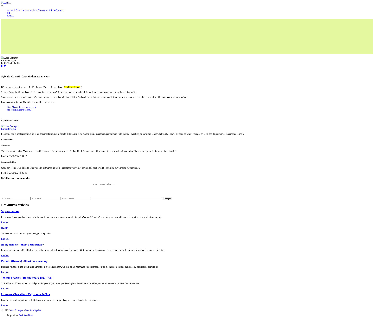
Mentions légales (33, 310)
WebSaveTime (26, 315)
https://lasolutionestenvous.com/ (21, 107)
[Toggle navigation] (10, 3)
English (10, 15)
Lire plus (5, 222)
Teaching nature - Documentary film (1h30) (27, 277)
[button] (11, 10)
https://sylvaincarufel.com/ (19, 109)
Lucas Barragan (8, 129)
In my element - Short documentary (22, 244)
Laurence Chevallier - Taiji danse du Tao (25, 294)
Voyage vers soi (10, 211)
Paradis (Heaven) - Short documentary (24, 261)
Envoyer (167, 198)
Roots (4, 227)
